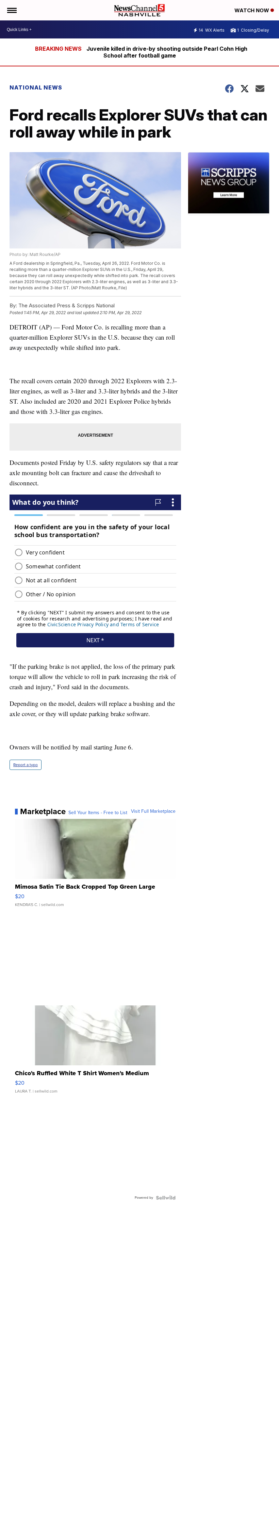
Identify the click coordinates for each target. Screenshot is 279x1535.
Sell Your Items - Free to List (97, 812)
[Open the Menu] (11, 10)
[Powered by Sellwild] (166, 1197)
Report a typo (25, 765)
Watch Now (252, 10)
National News (36, 87)
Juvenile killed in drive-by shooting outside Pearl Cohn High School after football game (166, 52)
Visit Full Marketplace (153, 811)
